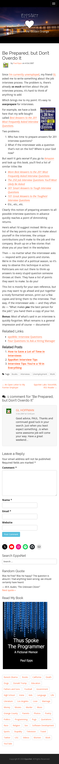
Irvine (21, 695)
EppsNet (28, 759)
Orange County (11, 713)
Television (31, 731)
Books (15, 374)
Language (41, 695)
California (37, 677)
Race (6, 725)
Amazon (49, 158)
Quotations (46, 719)
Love (35, 701)
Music (39, 707)
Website (7, 522)
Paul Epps (17, 63)
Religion (16, 725)
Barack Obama (11, 677)
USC (17, 737)
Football (28, 689)
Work (52, 374)
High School (9, 695)
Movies (18, 707)
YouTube (8, 743)
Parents (25, 713)
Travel (43, 731)
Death (48, 677)
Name (7, 500)
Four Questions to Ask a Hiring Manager (31, 341)
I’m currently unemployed (24, 74)
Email (6, 511)
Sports (7, 731)
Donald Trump (20, 683)
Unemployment (40, 374)
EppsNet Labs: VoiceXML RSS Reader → (45, 386)
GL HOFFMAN (25, 410)
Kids (31, 695)
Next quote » (9, 590)
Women (37, 737)
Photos (37, 713)
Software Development (43, 725)
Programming (21, 719)
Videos (26, 737)
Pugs (34, 719)
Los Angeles (22, 701)
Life (52, 695)
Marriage (46, 701)
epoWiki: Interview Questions (25, 337)
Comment (9, 467)
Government (42, 689)
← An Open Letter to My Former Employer (13, 386)
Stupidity (18, 731)
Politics (7, 719)
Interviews (25, 374)
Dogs (6, 683)
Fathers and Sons (12, 689)
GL (54, 74)
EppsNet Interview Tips (22, 359)
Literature (8, 701)
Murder (29, 707)
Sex (26, 725)
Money (7, 707)
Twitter (7, 737)
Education (35, 683)
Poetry (48, 713)
